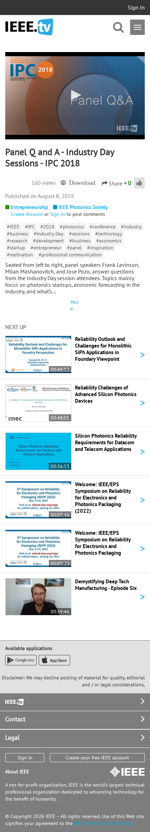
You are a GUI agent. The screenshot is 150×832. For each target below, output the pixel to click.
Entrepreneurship (29, 207)
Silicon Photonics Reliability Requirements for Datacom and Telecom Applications (105, 442)
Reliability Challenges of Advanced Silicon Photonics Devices (105, 394)
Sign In (136, 7)
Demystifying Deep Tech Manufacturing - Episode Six (106, 584)
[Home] (29, 27)
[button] (75, 95)
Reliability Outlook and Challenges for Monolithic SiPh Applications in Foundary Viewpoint (103, 349)
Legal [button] (12, 738)
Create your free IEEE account (97, 757)
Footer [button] (14, 701)
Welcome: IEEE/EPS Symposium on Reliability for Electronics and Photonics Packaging (102, 543)
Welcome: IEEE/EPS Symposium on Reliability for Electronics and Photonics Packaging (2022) (102, 497)
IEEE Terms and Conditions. (103, 823)
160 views (43, 183)
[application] (75, 95)
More (74, 305)
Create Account (27, 214)
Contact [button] (15, 719)
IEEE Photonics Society (83, 207)
